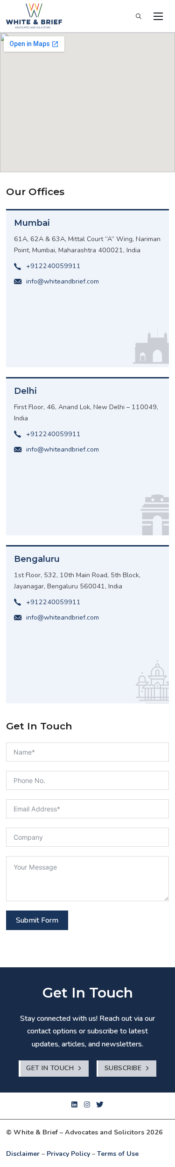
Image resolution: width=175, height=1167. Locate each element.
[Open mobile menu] (158, 16)
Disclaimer (23, 1153)
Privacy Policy (68, 1153)
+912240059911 (53, 266)
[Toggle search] (138, 16)
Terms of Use (118, 1153)
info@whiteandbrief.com (62, 281)
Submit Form (37, 920)
